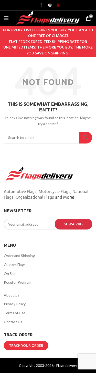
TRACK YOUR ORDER (26, 345)
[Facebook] (40, 6)
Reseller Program (17, 282)
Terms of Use (14, 313)
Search (85, 138)
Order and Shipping (19, 255)
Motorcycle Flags (54, 191)
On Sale (10, 273)
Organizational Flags (35, 197)
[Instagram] (48, 6)
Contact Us (13, 322)
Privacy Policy (15, 304)
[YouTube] (56, 6)
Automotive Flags (20, 191)
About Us (11, 295)
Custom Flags (15, 264)
